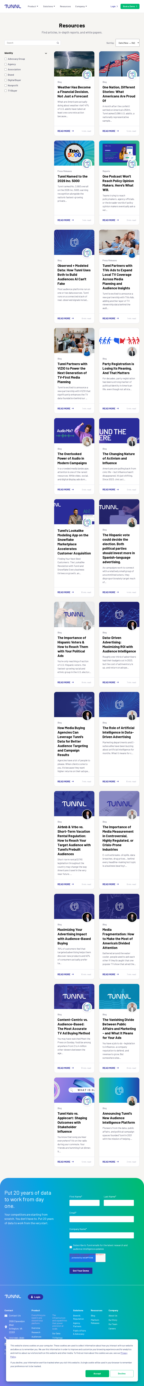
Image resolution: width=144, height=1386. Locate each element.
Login (113, 6)
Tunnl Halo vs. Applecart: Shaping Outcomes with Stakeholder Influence (72, 1122)
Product (32, 6)
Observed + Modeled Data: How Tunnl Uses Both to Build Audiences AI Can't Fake (74, 274)
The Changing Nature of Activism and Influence (119, 458)
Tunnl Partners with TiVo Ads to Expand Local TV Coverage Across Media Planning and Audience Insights (117, 276)
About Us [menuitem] (113, 1315)
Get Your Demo (81, 1270)
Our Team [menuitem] (113, 1324)
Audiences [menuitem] (36, 1336)
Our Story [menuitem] (113, 1320)
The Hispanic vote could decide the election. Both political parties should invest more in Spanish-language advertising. (119, 548)
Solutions (48, 6)
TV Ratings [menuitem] (57, 1337)
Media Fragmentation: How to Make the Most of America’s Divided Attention (118, 938)
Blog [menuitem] (93, 1315)
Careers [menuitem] (112, 1328)
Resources (65, 6)
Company (80, 6)
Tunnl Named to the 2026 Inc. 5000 (73, 178)
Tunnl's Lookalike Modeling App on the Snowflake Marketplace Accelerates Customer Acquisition (74, 541)
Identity (8, 52)
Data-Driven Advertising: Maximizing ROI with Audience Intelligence (119, 644)
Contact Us (15, 1315)
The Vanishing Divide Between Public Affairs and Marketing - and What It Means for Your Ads (119, 1028)
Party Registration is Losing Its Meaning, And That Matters (118, 368)
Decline (122, 1373)
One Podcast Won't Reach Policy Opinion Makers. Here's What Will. (118, 183)
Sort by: (110, 42)
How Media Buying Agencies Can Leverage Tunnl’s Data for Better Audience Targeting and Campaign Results (73, 741)
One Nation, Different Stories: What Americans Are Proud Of (119, 94)
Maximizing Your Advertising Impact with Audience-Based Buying (74, 936)
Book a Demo (129, 6)
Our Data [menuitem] (56, 1333)
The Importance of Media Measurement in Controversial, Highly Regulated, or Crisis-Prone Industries (118, 838)
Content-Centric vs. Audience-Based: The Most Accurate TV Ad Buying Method (74, 1026)
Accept (97, 1373)
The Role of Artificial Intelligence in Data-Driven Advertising (118, 732)
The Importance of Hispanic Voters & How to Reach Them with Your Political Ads (73, 646)
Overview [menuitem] (36, 1328)
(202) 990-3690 (16, 1338)
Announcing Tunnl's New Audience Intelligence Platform (119, 1117)
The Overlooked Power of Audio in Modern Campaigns (72, 458)
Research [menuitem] (36, 1332)
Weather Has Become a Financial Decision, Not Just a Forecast (74, 91)
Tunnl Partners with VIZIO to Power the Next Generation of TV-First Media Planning (72, 373)
